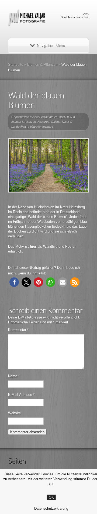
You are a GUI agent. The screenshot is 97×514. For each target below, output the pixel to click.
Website (14, 413)
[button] (14, 282)
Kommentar (18, 330)
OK (51, 497)
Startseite (15, 64)
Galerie (55, 121)
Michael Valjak (39, 116)
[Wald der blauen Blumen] (48, 165)
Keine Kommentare (40, 126)
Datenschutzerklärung (51, 508)
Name (14, 376)
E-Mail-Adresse (21, 395)
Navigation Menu (51, 46)
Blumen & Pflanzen (42, 64)
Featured (43, 121)
